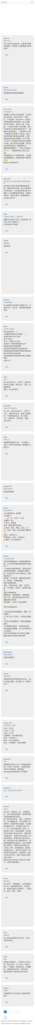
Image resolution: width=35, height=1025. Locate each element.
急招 (5, 959)
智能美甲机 (7, 676)
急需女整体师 (8, 489)
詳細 (6, 55)
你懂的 (6, 990)
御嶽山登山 (7, 41)
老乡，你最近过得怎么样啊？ (13, 790)
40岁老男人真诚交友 (10, 408)
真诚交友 (7, 881)
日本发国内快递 (9, 558)
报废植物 (7, 243)
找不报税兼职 (8, 302)
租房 (5, 761)
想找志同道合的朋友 (10, 90)
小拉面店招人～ (9, 112)
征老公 (6, 809)
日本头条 (4, 2)
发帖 (5, 1018)
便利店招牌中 (8, 510)
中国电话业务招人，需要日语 (13, 217)
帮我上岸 (7, 439)
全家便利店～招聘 (9, 725)
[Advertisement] (17, 17)
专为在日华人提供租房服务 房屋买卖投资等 (17, 182)
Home (6, 1017)
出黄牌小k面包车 (9, 329)
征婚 (5, 379)
